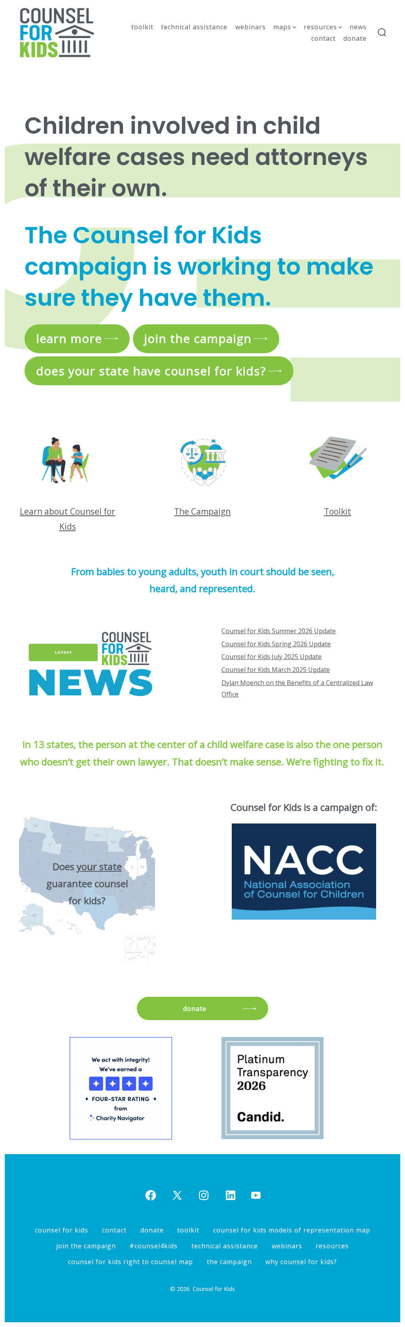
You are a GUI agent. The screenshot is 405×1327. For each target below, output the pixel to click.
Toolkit (142, 27)
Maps (282, 27)
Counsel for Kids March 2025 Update (275, 669)
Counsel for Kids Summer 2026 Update (278, 631)
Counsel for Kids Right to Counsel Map (130, 1261)
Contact (323, 38)
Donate (355, 38)
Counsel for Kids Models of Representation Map (291, 1230)
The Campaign (202, 511)
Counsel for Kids (61, 1230)
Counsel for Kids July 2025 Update (271, 656)
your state (99, 866)
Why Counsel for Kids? (301, 1261)
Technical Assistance (194, 27)
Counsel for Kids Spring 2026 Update (276, 644)
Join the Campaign (86, 1246)
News (358, 27)
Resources (320, 27)
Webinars (250, 27)
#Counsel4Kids (153, 1246)
